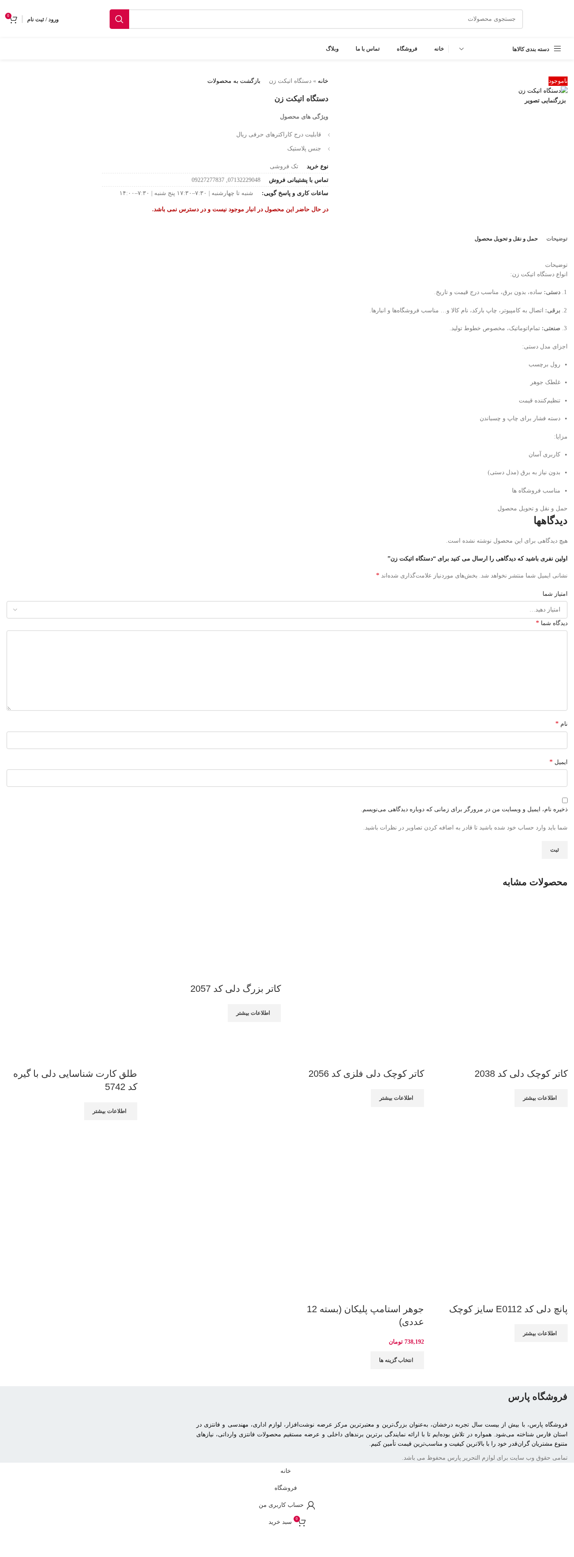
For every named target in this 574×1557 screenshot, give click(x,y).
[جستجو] (119, 19)
